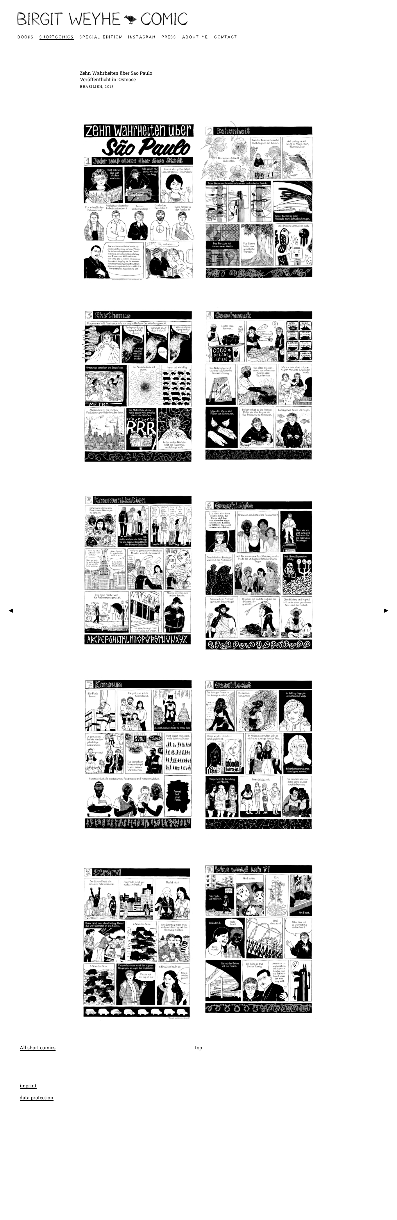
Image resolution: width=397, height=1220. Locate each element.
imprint (28, 1085)
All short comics (38, 1047)
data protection (36, 1097)
